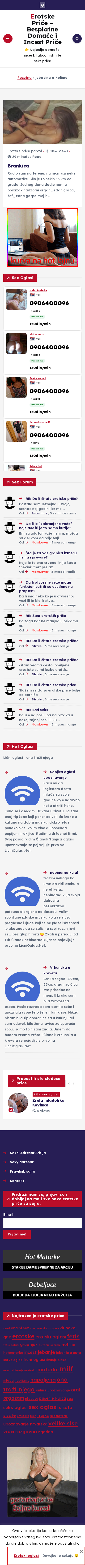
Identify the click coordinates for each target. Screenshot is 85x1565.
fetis (73, 1336)
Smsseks (23, 1415)
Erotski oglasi (26, 1556)
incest (30, 1352)
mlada (8, 1380)
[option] (42, 1103)
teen (33, 1415)
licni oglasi (34, 1359)
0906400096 (49, 303)
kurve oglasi (13, 1360)
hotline (68, 1344)
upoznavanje (59, 1415)
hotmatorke (13, 1353)
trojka (43, 1415)
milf (66, 1368)
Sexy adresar (22, 1162)
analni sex (20, 1328)
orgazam (13, 1398)
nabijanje (22, 1380)
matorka (30, 1370)
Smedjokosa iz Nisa (42, 461)
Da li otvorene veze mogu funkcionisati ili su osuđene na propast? (46, 586)
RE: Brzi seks (37, 710)
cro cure (36, 1328)
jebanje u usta (68, 1353)
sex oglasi (43, 1406)
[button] (68, 1083)
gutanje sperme (50, 1345)
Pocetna (24, 78)
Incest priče (43, 1094)
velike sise (63, 1423)
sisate (9, 1415)
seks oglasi (15, 1407)
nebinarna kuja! (64, 872)
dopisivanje (51, 1328)
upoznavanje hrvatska (25, 1424)
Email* (9, 1214)
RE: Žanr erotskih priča (46, 616)
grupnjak (29, 1344)
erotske (23, 1336)
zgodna (45, 1431)
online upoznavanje (53, 1390)
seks (70, 1398)
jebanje (46, 1352)
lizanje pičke (56, 1360)
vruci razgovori (20, 1431)
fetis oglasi (11, 1345)
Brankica (18, 166)
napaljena (42, 1380)
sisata (65, 1407)
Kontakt (17, 1181)
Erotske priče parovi (25, 151)
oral (75, 1390)
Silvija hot (36, 290)
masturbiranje (13, 1370)
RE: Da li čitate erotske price (51, 685)
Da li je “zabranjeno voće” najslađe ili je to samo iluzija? (45, 526)
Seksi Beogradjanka (42, 417)
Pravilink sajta (22, 1171)
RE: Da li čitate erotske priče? (52, 499)
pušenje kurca (52, 1398)
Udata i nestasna (40, 373)
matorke (48, 1369)
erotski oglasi (50, 1337)
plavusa (31, 1398)
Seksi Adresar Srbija (28, 1153)
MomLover (40, 542)
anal (6, 1328)
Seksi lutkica (38, 329)
